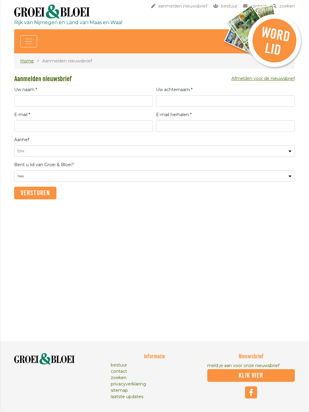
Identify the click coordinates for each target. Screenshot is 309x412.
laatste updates (127, 396)
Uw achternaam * (174, 89)
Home (27, 61)
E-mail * (22, 114)
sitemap (119, 390)
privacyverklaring (128, 384)
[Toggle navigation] (28, 41)
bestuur (119, 365)
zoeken (118, 377)
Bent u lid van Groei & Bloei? (44, 164)
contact (119, 371)
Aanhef (21, 139)
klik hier (251, 375)
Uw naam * (25, 89)
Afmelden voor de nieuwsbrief (263, 78)
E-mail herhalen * (174, 114)
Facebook (251, 392)
